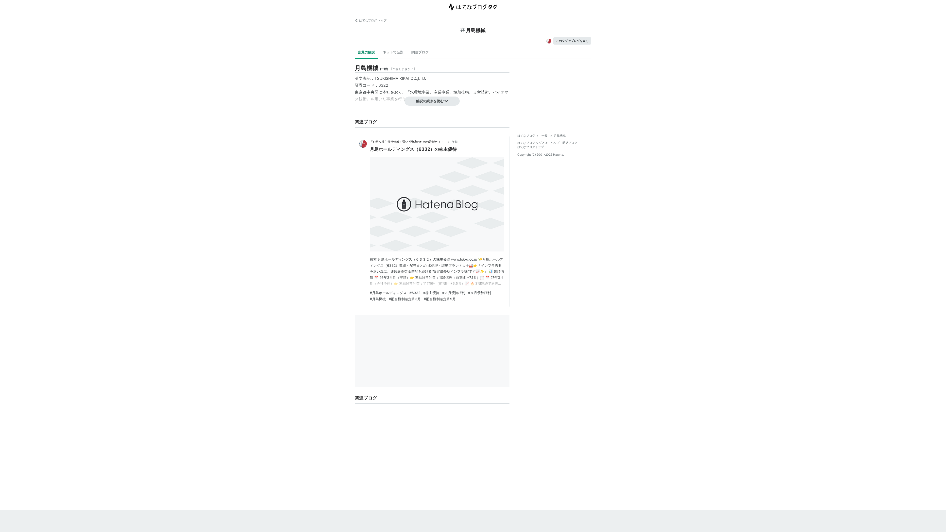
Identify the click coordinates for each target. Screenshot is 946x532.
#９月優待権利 (479, 293)
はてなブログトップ (530, 147)
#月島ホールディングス (388, 293)
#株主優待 (431, 293)
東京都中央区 (366, 92)
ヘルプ (555, 143)
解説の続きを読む (430, 101)
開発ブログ (569, 143)
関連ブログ (420, 52)
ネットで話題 (393, 52)
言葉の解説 (366, 52)
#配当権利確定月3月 (405, 299)
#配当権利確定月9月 (440, 299)
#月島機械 (378, 299)
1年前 (454, 142)
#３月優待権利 (453, 293)
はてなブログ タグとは (532, 143)
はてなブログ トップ (373, 20)
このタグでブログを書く (572, 41)
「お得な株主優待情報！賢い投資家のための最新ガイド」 (408, 142)
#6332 (414, 293)
